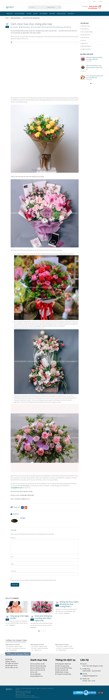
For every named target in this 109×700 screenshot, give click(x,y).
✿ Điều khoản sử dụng (61, 672)
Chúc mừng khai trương (87, 32)
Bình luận (13, 538)
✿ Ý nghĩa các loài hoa (12, 663)
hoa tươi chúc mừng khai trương (55, 27)
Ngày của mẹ (84, 43)
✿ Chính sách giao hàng (62, 666)
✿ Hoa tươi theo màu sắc (37, 670)
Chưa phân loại (85, 29)
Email (26, 507)
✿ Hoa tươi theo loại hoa (37, 668)
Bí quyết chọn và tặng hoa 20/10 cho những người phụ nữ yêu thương (94, 67)
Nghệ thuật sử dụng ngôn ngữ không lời (68, 617)
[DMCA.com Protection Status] (78, 692)
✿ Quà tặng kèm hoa (36, 676)
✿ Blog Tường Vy (11, 661)
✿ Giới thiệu (9, 659)
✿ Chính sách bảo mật (61, 670)
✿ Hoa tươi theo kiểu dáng (38, 666)
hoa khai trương (44, 27)
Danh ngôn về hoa (85, 34)
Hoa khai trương (19, 13)
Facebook (22, 507)
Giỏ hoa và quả (61, 13)
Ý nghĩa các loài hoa (86, 49)
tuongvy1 (16, 27)
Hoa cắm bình (43, 13)
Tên (12, 557)
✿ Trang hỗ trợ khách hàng (63, 674)
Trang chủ (9, 13)
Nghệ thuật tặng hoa (25, 27)
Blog (94, 1)
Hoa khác (70, 13)
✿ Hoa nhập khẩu (35, 674)
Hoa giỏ (29, 13)
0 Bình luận (68, 27)
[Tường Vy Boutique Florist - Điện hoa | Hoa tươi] (10, 7)
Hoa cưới (52, 13)
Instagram (102, 692)
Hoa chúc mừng (85, 37)
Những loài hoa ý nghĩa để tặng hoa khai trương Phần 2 (44, 604)
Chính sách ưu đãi (85, 26)
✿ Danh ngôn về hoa (11, 665)
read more (8, 627)
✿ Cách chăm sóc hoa (12, 667)
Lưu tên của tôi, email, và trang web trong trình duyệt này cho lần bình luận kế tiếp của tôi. (33, 580)
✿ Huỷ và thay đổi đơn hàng (63, 668)
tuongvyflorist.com (16, 487)
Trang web (13, 571)
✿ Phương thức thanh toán (63, 664)
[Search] (59, 7)
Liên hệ (100, 1)
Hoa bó (35, 13)
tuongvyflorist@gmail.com (90, 676)
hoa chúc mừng (36, 27)
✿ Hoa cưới (33, 672)
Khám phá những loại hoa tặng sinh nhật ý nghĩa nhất (18, 618)
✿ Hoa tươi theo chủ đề (37, 664)
